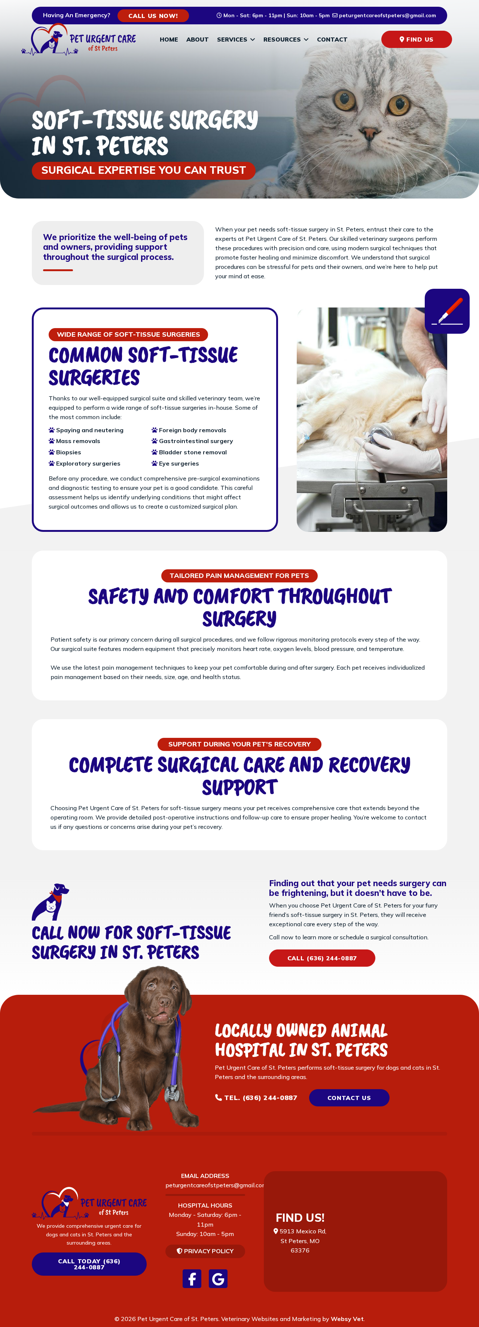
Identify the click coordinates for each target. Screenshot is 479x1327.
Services (232, 39)
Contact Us (349, 1098)
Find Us (419, 39)
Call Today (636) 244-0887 (89, 1264)
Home (169, 39)
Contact (332, 39)
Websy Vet (347, 1319)
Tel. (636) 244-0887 (260, 1098)
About (197, 39)
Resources (282, 39)
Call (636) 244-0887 (322, 958)
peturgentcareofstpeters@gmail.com (216, 1185)
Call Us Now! (153, 15)
